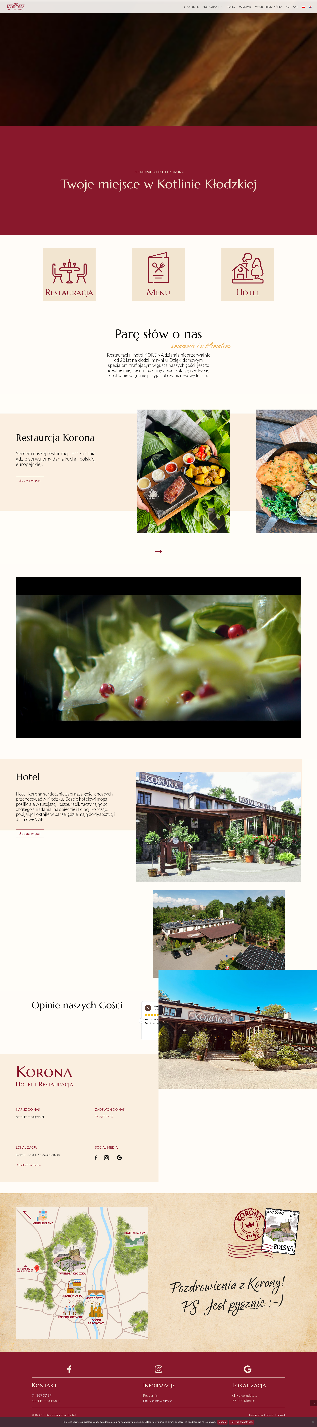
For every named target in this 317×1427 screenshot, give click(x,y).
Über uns (245, 6)
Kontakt (292, 6)
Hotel (231, 6)
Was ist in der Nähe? (268, 6)
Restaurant (211, 6)
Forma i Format (274, 1415)
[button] (141, 1020)
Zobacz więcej (29, 480)
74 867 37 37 (42, 1395)
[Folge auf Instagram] (106, 1158)
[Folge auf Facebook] (96, 1158)
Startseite (191, 6)
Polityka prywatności (158, 1401)
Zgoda (222, 1422)
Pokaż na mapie (30, 1165)
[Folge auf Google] (119, 1158)
